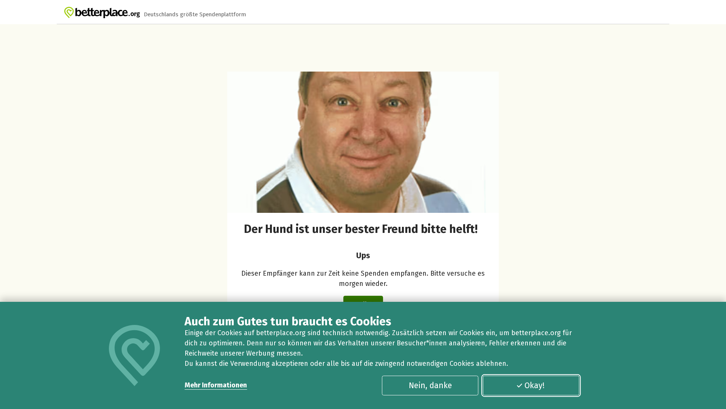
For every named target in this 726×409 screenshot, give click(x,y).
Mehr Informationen (216, 385)
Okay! (534, 385)
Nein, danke (430, 385)
